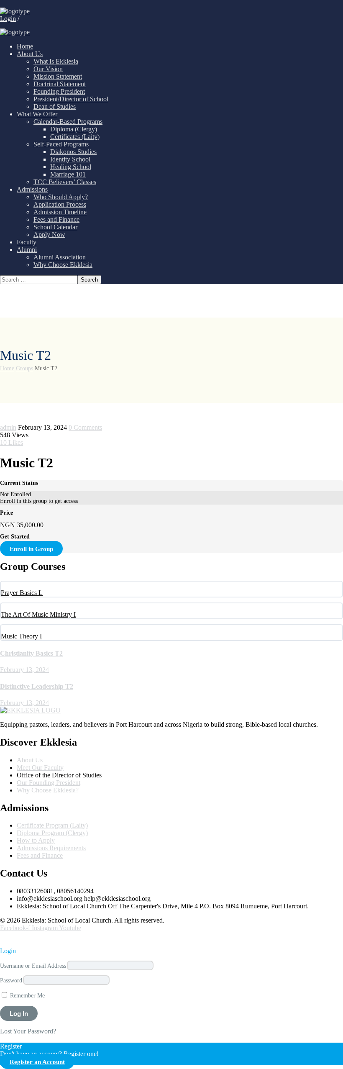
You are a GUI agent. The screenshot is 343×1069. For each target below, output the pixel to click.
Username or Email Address (33, 965)
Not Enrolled (15, 494)
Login (8, 18)
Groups (24, 368)
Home (7, 368)
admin (8, 427)
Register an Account (37, 1061)
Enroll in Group (31, 548)
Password (11, 980)
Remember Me (26, 995)
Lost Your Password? (28, 1031)
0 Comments (85, 427)
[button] (6, 939)
